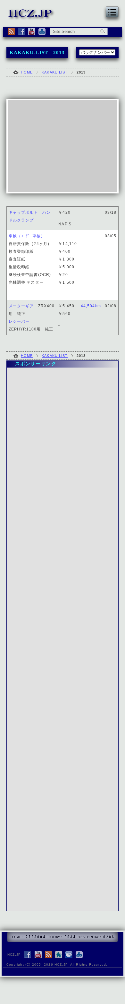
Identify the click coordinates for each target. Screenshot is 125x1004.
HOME (27, 72)
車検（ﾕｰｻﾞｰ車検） (27, 236)
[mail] (68, 955)
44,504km (91, 306)
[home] (58, 955)
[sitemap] (42, 31)
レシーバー (19, 321)
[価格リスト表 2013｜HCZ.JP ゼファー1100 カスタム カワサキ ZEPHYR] (31, 17)
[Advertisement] (62, 146)
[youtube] (31, 31)
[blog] (48, 955)
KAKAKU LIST (55, 72)
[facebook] (21, 31)
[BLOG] (11, 31)
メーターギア (21, 306)
